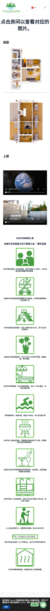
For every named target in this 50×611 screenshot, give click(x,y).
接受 (6, 607)
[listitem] (16, 54)
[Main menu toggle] (45, 7)
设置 (32, 602)
